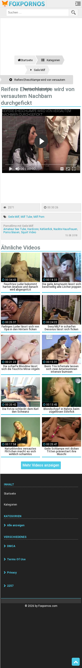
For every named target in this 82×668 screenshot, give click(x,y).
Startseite (10, 493)
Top (76, 662)
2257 (10, 585)
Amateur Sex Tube (14, 229)
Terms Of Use (16, 559)
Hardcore (32, 229)
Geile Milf (13, 216)
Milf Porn (38, 216)
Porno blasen (11, 232)
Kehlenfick (46, 229)
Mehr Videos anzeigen (41, 465)
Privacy (12, 572)
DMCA (11, 546)
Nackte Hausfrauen (65, 229)
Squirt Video (28, 232)
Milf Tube (26, 216)
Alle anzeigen (15, 525)
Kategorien (10, 504)
